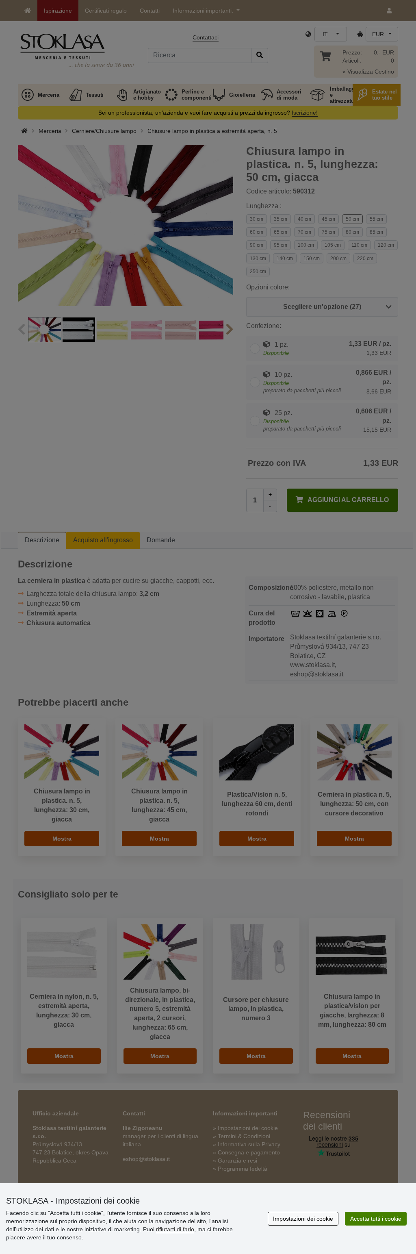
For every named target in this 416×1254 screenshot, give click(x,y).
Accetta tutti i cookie (375, 1218)
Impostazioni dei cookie (303, 1218)
